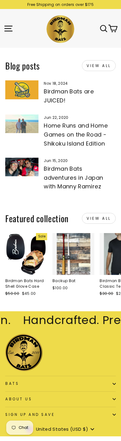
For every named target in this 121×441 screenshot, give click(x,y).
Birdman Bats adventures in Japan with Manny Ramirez (73, 178)
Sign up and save (30, 414)
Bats (12, 383)
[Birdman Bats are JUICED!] (21, 89)
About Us (18, 399)
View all (99, 65)
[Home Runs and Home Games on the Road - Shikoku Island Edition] (21, 124)
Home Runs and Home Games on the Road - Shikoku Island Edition (76, 134)
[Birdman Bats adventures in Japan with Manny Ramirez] (21, 167)
